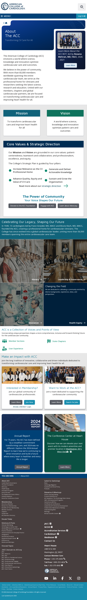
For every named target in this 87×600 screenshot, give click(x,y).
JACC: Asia (4, 555)
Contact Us (49, 541)
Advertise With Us (17, 585)
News (45, 483)
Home (16, 476)
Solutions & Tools (8, 523)
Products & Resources (50, 496)
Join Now (29, 402)
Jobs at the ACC (6, 492)
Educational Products (8, 536)
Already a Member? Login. (22, 407)
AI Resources (5, 540)
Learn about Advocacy (68, 206)
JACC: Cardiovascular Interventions (11, 563)
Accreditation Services (54, 530)
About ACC (6, 481)
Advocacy (4, 487)
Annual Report (22, 467)
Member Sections (16, 341)
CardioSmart (50, 534)
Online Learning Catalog (51, 494)
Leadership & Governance (9, 483)
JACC (3, 552)
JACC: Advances (6, 553)
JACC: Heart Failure (7, 569)
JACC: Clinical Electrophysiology (11, 567)
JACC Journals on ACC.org (12, 550)
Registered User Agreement (57, 587)
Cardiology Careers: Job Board (11, 529)
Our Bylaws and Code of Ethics (10, 494)
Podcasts (46, 488)
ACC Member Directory (8, 515)
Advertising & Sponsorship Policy (34, 585)
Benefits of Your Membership (10, 508)
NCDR (47, 527)
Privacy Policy (42, 587)
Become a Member (7, 504)
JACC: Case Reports (7, 565)
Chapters (4, 511)
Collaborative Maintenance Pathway (54, 508)
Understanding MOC (50, 509)
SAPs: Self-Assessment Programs (53, 500)
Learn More (70, 65)
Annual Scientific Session (51, 513)
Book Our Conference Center (10, 498)
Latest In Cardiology (52, 481)
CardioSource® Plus (50, 502)
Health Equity (5, 488)
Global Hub (5, 513)
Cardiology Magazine (50, 485)
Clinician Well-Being (7, 525)
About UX (69, 585)
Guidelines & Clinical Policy (52, 487)
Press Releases (51, 585)
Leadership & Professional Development (56, 506)
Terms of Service (72, 587)
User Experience (16, 348)
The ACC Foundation (7, 485)
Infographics (5, 534)
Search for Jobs (72, 402)
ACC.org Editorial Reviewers (18, 587)
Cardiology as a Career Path (10, 527)
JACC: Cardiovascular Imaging (10, 561)
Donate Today (7, 519)
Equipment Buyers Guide (9, 538)
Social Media (61, 585)
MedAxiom (49, 537)
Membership (7, 502)
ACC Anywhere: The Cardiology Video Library (57, 498)
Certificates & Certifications (52, 504)
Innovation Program (7, 490)
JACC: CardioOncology (8, 559)
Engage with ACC (47, 206)
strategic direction (51, 185)
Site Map (9, 589)
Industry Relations (7, 496)
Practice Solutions (7, 530)
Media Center (6, 585)
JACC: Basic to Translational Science (12, 557)
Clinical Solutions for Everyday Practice (13, 532)
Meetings (47, 511)
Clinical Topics (7, 546)
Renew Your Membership (9, 506)
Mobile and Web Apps (8, 542)
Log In (80, 16)
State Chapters (59, 341)
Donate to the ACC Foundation (22, 206)
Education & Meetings (52, 492)
